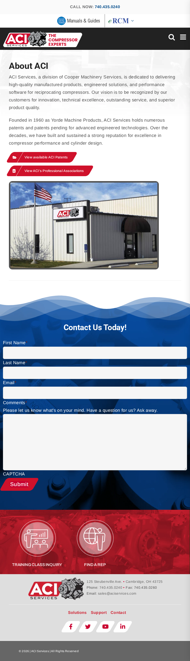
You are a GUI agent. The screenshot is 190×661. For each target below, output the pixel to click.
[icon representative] (95, 517)
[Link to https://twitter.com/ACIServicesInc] (88, 626)
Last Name (15, 362)
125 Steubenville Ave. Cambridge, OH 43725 (125, 582)
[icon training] (37, 517)
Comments (15, 402)
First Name (15, 342)
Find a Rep (95, 565)
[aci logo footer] (57, 578)
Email (9, 382)
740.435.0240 (107, 7)
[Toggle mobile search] (171, 37)
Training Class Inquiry (37, 565)
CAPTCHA (14, 474)
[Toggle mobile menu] (183, 37)
